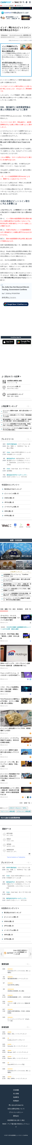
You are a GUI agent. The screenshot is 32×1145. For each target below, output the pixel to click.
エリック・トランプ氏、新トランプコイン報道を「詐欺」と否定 (9, 764)
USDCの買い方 (9, 498)
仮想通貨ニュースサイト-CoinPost (19, 1135)
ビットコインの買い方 (14, 386)
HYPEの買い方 (9, 515)
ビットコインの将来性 (8, 5)
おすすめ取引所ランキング (15, 394)
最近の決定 (26, 80)
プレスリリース (15, 116)
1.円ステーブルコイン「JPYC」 (18, 808)
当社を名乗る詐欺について (16, 1109)
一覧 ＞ (28, 571)
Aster (8, 452)
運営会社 (16, 1116)
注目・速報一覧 (24, 803)
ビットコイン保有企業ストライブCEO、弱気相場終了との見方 (15, 729)
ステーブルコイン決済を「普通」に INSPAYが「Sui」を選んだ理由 (18, 446)
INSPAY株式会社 (12, 444)
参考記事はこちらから (9, 297)
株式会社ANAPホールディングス (17, 475)
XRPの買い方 (8, 511)
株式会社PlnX (11, 458)
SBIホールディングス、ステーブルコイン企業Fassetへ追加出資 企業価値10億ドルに (15, 664)
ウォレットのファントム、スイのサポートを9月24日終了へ (10, 674)
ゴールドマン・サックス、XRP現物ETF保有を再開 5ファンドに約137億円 (10, 618)
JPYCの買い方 (9, 502)
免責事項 (16, 1097)
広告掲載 (16, 1090)
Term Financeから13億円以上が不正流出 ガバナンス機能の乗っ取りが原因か (10, 701)
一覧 (27, 406)
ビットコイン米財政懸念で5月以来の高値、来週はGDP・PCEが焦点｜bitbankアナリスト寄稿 (10, 777)
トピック (16, 1144)
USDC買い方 (19, 5)
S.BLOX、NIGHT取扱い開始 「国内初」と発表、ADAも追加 (10, 636)
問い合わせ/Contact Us (16, 1105)
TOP (4, 1144)
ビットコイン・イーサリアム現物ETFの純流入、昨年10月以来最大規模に (9, 740)
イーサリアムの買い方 (11, 507)
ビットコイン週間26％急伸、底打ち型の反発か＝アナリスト (9, 752)
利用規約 (16, 1101)
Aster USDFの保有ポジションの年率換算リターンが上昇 (20, 952)
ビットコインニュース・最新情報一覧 (20, 35)
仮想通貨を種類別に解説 (14, 380)
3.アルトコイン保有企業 (23, 811)
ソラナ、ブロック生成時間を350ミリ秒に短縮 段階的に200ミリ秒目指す (9, 689)
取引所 (22, 1144)
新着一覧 (10, 1144)
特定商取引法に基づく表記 (16, 1120)
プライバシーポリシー (16, 1112)
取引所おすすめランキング (13, 489)
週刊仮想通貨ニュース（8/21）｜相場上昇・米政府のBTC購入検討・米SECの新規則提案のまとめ (10, 791)
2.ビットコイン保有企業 (8, 811)
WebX (28, 1144)
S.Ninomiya (4, 35)
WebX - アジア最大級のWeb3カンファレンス (16, 1125)
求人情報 (16, 1093)
